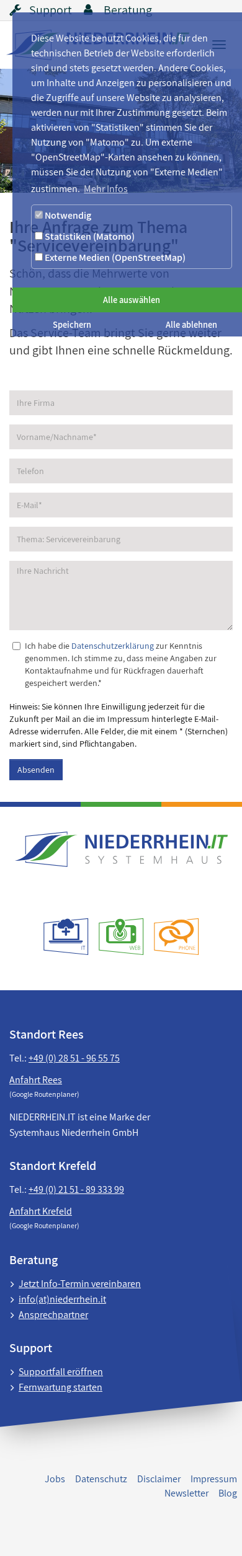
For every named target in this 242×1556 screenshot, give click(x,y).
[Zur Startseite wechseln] (121, 849)
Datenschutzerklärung (112, 645)
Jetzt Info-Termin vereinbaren (80, 1283)
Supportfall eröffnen (61, 1371)
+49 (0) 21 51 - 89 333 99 (76, 1189)
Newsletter (186, 1493)
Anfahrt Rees (35, 1079)
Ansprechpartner (53, 1314)
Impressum (213, 1478)
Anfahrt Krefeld (40, 1211)
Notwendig (67, 215)
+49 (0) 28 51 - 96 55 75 (74, 1058)
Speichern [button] (72, 324)
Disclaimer (159, 1478)
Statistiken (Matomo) (89, 236)
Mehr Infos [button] (106, 188)
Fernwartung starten (60, 1387)
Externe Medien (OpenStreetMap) (114, 257)
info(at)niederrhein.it (62, 1299)
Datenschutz (101, 1478)
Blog (227, 1493)
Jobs (55, 1478)
